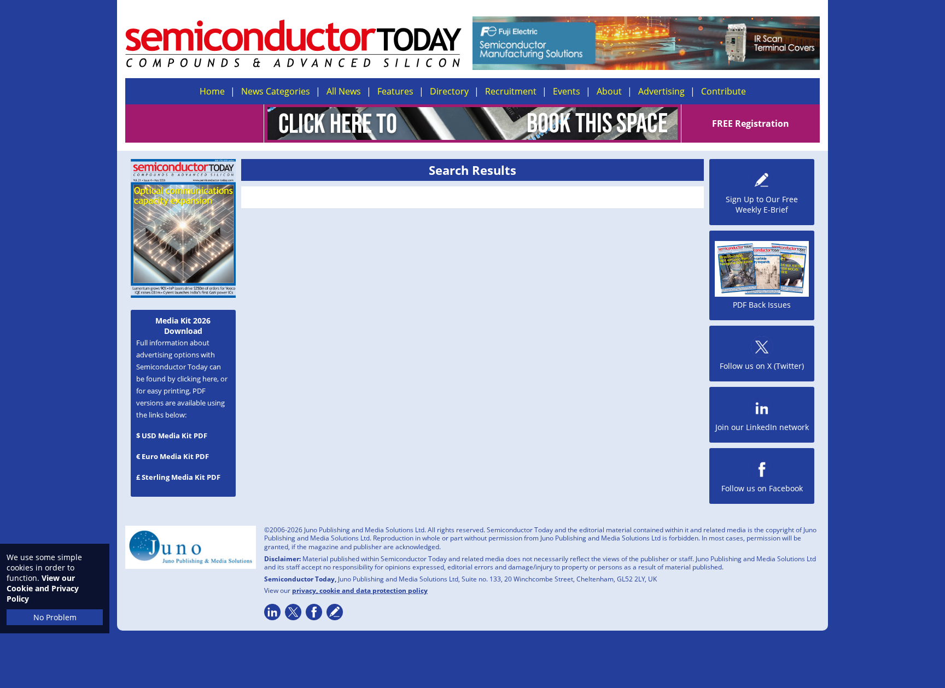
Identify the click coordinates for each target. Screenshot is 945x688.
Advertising (661, 91)
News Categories (275, 91)
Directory (449, 91)
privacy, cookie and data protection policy (360, 590)
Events (566, 91)
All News (343, 91)
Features (395, 91)
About (609, 91)
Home (212, 91)
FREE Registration (750, 123)
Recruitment (510, 91)
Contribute (723, 91)
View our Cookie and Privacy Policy (43, 588)
